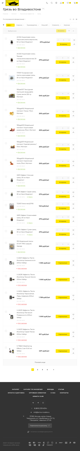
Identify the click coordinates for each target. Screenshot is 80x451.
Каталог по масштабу (33, 389)
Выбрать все (12, 31)
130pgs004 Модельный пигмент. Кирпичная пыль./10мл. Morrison (25, 161)
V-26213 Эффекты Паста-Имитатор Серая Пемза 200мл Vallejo (26, 331)
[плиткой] (70, 19)
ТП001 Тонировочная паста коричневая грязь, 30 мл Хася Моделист (26, 75)
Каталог (15, 389)
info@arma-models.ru (41, 412)
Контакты (64, 393)
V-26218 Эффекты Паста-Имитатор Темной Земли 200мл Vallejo (26, 277)
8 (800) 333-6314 (40, 408)
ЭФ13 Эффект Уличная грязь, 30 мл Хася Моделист (25, 177)
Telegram (38, 403)
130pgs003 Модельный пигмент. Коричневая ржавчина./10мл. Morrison (26, 127)
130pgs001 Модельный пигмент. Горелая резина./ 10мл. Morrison (27, 144)
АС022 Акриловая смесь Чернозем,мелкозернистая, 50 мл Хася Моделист (27, 39)
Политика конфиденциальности (42, 431)
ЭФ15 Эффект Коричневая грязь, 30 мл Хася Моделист (26, 217)
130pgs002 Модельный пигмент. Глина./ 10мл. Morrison (25, 111)
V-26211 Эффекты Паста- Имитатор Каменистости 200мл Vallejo (26, 260)
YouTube (43, 403)
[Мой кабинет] (56, 3)
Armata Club (38, 396)
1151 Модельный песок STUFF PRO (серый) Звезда (25, 243)
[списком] (73, 19)
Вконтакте (33, 403)
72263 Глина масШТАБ (25, 203)
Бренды (50, 389)
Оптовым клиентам (37, 393)
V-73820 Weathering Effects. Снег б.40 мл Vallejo (24, 348)
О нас (53, 393)
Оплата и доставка (16, 393)
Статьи (61, 389)
